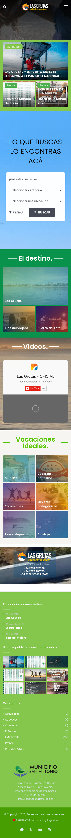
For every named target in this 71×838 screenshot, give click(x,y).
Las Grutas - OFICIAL (35, 376)
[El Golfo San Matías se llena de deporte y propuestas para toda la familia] (57, 688)
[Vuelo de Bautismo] (52, 468)
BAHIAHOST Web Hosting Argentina (37, 820)
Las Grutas (13, 301)
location (14, 201)
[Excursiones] (19, 496)
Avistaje (43, 534)
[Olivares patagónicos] (52, 496)
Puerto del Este (49, 328)
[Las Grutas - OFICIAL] (34, 367)
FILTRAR (18, 212)
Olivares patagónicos (47, 504)
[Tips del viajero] (19, 319)
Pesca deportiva (17, 534)
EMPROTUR (13, 46)
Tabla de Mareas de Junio (18, 101)
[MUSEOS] (19, 468)
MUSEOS (11, 478)
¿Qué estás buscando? (23, 179)
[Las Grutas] (35, 286)
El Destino (11, 731)
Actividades (12, 713)
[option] (35, 75)
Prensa (11, 85)
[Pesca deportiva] (19, 524)
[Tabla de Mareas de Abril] (13, 675)
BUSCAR (44, 212)
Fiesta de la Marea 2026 (51, 101)
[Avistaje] (52, 524)
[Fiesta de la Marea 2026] (52, 94)
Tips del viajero (16, 328)
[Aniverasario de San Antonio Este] (35, 688)
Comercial (11, 725)
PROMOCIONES (14, 748)
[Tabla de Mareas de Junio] (19, 94)
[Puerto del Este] (52, 319)
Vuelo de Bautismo (44, 476)
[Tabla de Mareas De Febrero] (13, 688)
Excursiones (14, 506)
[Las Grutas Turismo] (35, 7)
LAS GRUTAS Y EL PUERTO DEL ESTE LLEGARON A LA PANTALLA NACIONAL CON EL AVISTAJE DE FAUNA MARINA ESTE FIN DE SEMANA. (35, 78)
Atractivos (11, 719)
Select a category (20, 190)
